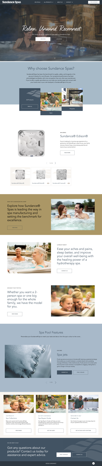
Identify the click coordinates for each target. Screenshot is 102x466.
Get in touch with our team (83, 430)
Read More (67, 152)
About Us (59, 2)
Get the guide (51, 430)
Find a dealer (80, 372)
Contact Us (64, 270)
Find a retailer (93, 2)
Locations (59, 39)
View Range (19, 430)
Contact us (64, 372)
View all (30, 106)
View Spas (42, 39)
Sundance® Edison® (18, 183)
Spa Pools (37, 2)
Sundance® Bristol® (38, 183)
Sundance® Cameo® (59, 183)
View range (15, 314)
